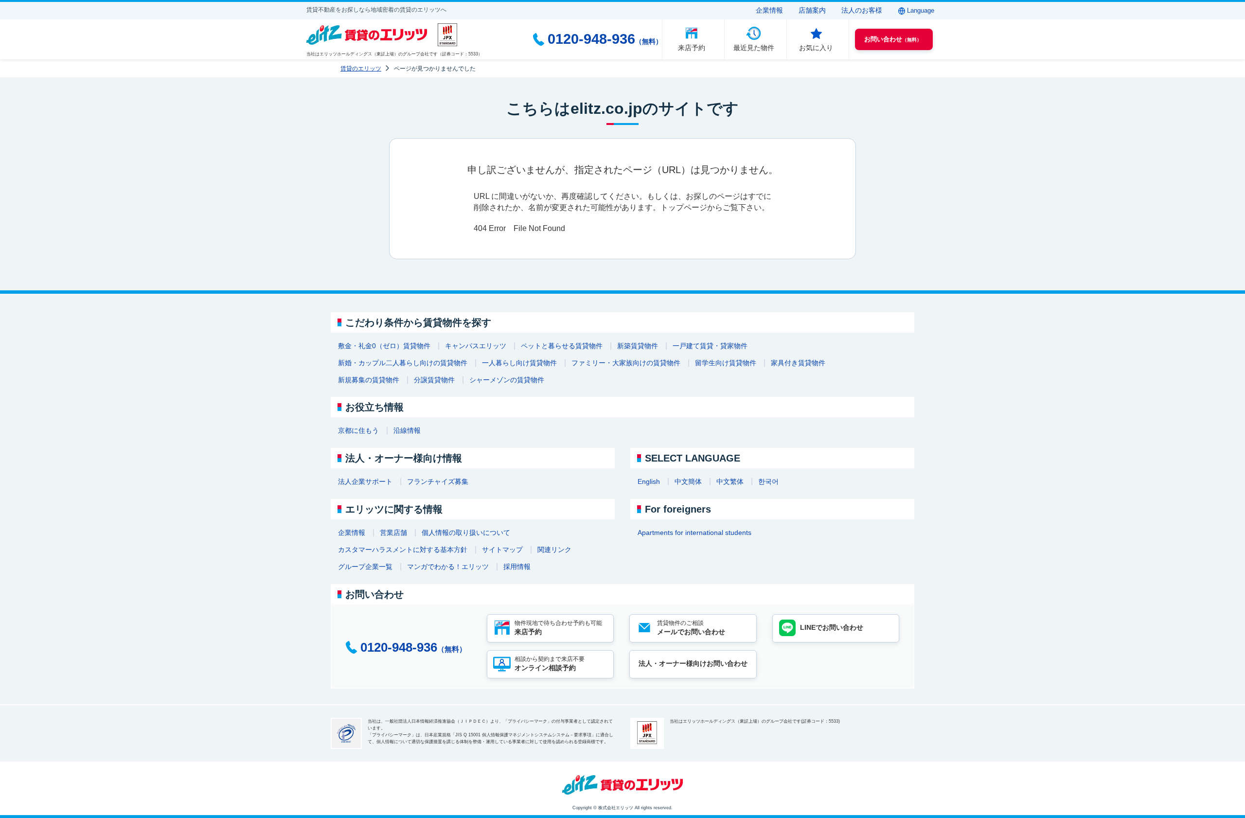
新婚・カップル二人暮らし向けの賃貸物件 (402, 363)
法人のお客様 (861, 10)
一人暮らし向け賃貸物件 (519, 363)
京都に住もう (358, 430)
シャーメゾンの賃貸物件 (506, 380)
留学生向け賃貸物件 (725, 363)
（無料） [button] (893, 39)
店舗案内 (812, 10)
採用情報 (517, 566)
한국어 (768, 481)
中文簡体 (688, 481)
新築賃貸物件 (637, 346)
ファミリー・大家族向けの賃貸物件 (625, 363)
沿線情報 (407, 430)
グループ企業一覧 (365, 566)
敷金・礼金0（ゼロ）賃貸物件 (384, 346)
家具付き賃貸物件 (798, 363)
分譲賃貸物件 (434, 380)
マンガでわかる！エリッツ (448, 566)
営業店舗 (393, 532)
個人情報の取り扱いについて (466, 532)
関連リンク (554, 549)
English (649, 481)
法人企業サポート (365, 481)
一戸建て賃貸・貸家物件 (710, 346)
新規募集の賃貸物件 (368, 380)
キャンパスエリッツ (475, 346)
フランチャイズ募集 (437, 481)
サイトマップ (502, 549)
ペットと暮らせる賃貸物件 (562, 346)
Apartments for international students (694, 532)
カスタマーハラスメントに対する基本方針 (402, 549)
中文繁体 (730, 481)
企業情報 (769, 10)
